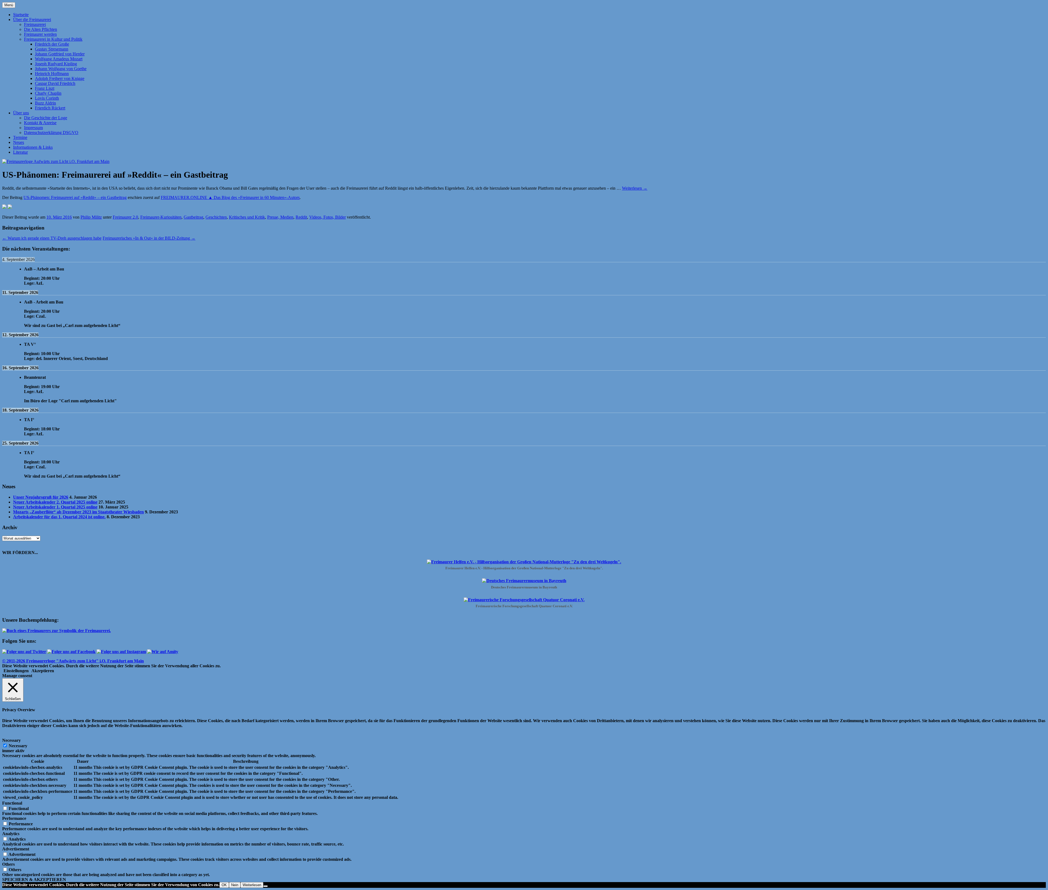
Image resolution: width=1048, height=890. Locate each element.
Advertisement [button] (15, 849)
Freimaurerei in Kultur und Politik (53, 39)
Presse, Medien (280, 217)
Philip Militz (91, 217)
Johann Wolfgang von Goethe (61, 68)
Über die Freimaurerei (32, 19)
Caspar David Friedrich (55, 83)
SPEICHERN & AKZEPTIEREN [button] (34, 879)
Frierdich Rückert (50, 108)
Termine (20, 137)
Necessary (18, 745)
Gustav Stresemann (51, 49)
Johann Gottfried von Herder (60, 54)
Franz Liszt (44, 88)
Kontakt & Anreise (40, 122)
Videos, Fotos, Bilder (327, 217)
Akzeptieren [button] (42, 670)
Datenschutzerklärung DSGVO (51, 132)
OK (224, 885)
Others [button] (8, 864)
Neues (18, 142)
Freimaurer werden (40, 34)
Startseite (21, 14)
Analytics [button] (10, 833)
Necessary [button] (11, 740)
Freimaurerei (35, 24)
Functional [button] (12, 803)
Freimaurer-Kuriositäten (160, 217)
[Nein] (265, 886)
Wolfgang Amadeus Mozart (58, 58)
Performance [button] (14, 818)
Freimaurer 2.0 (125, 217)
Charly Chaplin (48, 93)
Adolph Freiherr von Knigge (59, 78)
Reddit (301, 217)
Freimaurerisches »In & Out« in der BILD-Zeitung (149, 238)
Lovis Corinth (47, 98)
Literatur (20, 152)
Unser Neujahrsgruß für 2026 (40, 497)
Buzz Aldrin (45, 103)
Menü (8, 5)
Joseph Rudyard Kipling (56, 63)
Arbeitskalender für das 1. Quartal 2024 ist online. (59, 516)
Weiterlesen (634, 188)
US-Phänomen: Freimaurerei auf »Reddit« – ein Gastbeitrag (75, 197)
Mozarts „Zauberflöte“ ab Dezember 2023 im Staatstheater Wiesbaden (78, 512)
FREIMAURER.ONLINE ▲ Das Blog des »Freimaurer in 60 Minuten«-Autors (230, 197)
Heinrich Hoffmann (52, 73)
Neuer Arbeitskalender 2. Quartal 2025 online (55, 502)
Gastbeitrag (193, 217)
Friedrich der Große (52, 44)
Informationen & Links (33, 147)
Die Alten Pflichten (40, 29)
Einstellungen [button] (16, 670)
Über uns (21, 113)
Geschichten (216, 217)
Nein (234, 885)
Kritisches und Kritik (247, 217)
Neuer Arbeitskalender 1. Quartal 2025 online (55, 507)
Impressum (33, 127)
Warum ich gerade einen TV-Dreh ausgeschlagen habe (52, 238)
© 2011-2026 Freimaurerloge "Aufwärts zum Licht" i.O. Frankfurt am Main (73, 661)
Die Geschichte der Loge (45, 117)
